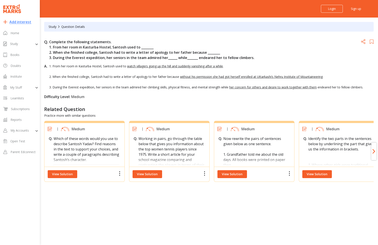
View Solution (62, 174)
